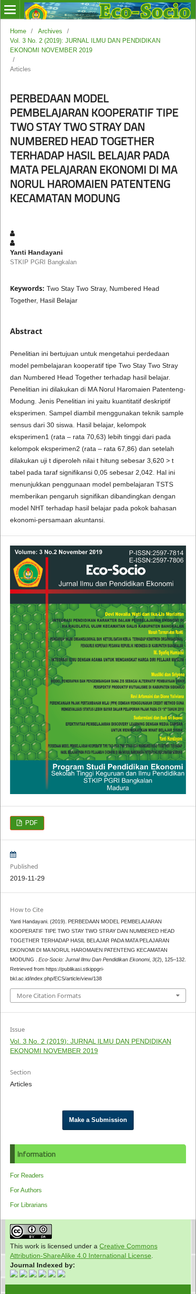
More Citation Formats (49, 995)
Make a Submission (98, 1119)
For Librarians (29, 1204)
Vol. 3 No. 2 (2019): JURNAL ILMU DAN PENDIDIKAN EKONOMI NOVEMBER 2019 (85, 45)
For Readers (27, 1175)
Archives (50, 31)
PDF (30, 822)
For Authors (26, 1190)
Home (18, 31)
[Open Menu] (10, 9)
